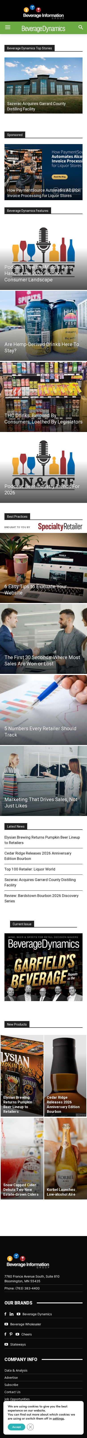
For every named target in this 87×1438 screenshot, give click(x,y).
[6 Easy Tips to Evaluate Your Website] (43, 568)
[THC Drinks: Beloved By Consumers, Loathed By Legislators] (43, 397)
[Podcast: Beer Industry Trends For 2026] (43, 468)
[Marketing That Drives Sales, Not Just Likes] (43, 781)
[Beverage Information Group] (43, 11)
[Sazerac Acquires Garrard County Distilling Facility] (43, 85)
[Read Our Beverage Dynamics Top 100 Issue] (43, 967)
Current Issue (22, 924)
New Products (17, 1024)
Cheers (26, 1334)
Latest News (16, 826)
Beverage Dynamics (37, 1314)
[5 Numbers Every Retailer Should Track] (43, 710)
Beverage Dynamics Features (27, 211)
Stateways (18, 1344)
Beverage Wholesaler (25, 1324)
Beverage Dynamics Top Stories (29, 48)
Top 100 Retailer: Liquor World (29, 869)
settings (58, 1419)
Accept (16, 1427)
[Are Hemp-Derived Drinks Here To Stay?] (43, 326)
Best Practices (17, 516)
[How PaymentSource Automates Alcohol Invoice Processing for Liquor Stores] (43, 172)
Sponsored (15, 135)
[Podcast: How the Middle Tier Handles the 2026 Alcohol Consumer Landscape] (43, 255)
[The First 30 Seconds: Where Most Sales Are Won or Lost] (43, 639)
